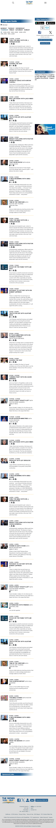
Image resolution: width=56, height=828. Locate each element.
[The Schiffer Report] (4, 681)
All (1, 32)
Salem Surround (44, 817)
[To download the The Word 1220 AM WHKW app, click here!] (39, 23)
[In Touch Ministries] (4, 335)
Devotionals (40, 72)
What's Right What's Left (19, 400)
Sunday (27, 30)
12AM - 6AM (6, 32)
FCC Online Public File (46, 814)
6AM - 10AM (14, 32)
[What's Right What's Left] (4, 400)
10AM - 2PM (22, 32)
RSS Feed (4, 24)
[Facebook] (39, 32)
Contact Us (33, 809)
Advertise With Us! (45, 43)
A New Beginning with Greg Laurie (19, 179)
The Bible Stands (16, 697)
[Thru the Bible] (4, 40)
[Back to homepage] (29, 2)
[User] (27, 801)
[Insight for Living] (4, 139)
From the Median (15, 741)
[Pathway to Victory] (4, 290)
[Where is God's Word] (4, 546)
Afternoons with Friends (19, 605)
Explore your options (44, 39)
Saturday (19, 30)
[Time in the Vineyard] (4, 202)
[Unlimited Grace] (4, 80)
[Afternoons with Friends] (4, 605)
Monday (4, 28)
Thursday (4, 30)
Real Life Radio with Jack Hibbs (21, 98)
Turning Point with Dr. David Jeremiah (20, 377)
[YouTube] (14, 44)
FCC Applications (34, 817)
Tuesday (11, 28)
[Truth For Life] (4, 117)
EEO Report (37, 814)
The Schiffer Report (17, 681)
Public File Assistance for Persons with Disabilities (17, 817)
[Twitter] (9, 44)
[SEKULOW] (4, 460)
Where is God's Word (17, 546)
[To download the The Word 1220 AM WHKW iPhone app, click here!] (50, 23)
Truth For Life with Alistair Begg (20, 118)
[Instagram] (11, 44)
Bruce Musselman (15, 547)
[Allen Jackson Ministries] (4, 418)
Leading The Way (15, 63)
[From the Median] (4, 741)
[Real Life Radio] (4, 98)
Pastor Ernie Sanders (17, 402)
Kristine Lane (13, 606)
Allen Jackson (14, 420)
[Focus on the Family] (4, 267)
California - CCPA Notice (11, 814)
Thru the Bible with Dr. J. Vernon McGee (19, 41)
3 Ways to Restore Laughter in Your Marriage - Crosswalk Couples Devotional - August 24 (45, 77)
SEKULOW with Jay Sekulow (20, 460)
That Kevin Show (16, 162)
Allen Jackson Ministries (19, 418)
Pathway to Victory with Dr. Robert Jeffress (20, 291)
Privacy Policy (22, 814)
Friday (11, 30)
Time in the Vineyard (17, 202)
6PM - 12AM (11, 33)
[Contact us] (31, 801)
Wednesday (20, 28)
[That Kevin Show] (4, 162)
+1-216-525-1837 (36, 807)
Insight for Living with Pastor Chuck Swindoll (21, 139)
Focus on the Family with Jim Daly (20, 267)
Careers (50, 817)
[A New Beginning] (4, 179)
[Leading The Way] (4, 64)
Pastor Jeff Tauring (16, 203)
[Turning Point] (4, 377)
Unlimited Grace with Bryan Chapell (20, 81)
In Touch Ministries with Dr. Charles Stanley (20, 336)
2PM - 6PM (4, 33)
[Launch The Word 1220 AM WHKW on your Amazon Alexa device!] (45, 28)
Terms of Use (30, 814)
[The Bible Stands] (4, 698)
